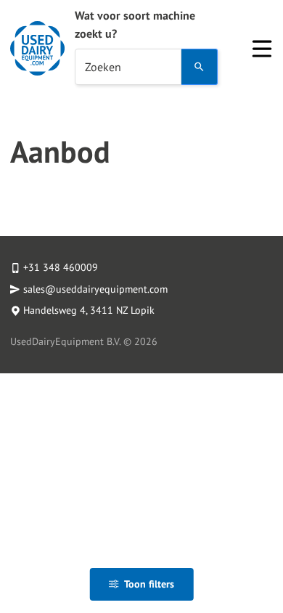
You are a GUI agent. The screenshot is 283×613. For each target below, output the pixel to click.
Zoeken (103, 67)
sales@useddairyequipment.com (95, 289)
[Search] (199, 67)
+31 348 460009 (60, 267)
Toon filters (149, 583)
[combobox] (128, 67)
